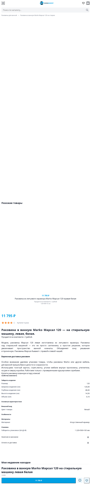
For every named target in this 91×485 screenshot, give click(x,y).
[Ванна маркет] (47, 3)
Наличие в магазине (9, 437)
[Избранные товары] (83, 3)
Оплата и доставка (9, 442)
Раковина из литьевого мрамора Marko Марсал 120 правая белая (45, 298)
